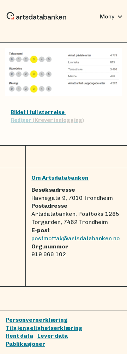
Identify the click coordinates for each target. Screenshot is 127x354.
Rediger (47, 120)
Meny (112, 16)
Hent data (19, 335)
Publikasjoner (25, 344)
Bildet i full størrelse (38, 112)
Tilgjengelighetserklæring (44, 328)
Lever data (52, 335)
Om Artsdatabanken (60, 177)
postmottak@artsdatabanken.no (75, 238)
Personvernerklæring (37, 319)
